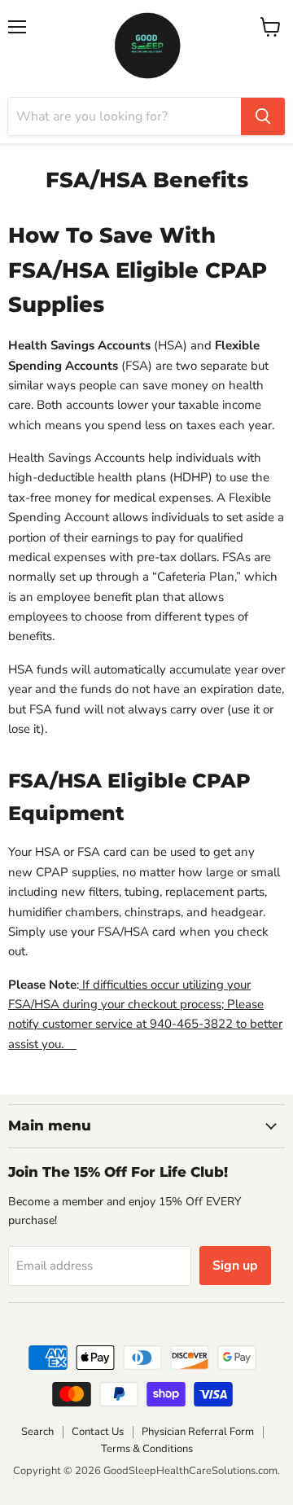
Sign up (235, 1266)
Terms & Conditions (147, 1448)
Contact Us (98, 1431)
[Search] (263, 116)
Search (37, 1431)
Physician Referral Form (198, 1431)
